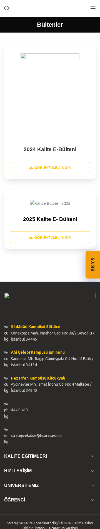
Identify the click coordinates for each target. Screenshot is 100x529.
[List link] (50, 410)
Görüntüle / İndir (52, 167)
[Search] (6, 8)
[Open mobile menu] (93, 8)
